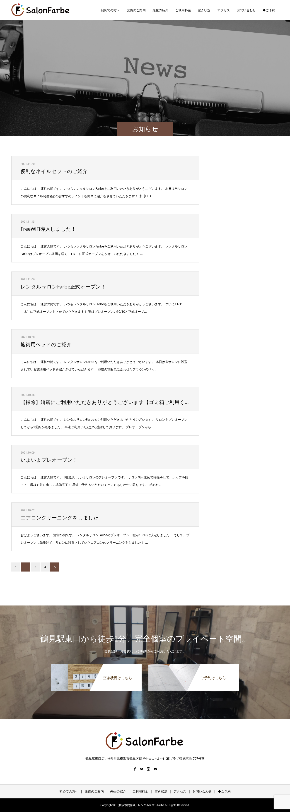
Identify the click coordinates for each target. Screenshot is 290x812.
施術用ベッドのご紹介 (46, 344)
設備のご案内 (136, 10)
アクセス (223, 10)
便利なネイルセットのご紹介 (54, 171)
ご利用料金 (183, 10)
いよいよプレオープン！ (49, 459)
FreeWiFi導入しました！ (48, 228)
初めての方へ (110, 10)
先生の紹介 (160, 10)
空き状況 (204, 10)
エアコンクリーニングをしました (60, 517)
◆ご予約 (269, 10)
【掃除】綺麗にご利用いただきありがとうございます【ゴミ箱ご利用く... (105, 402)
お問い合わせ (246, 10)
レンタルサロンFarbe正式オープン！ (63, 286)
